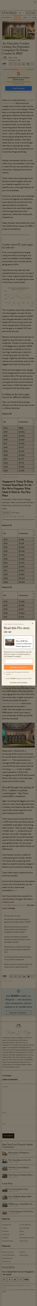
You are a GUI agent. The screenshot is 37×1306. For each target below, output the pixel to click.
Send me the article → (18, 667)
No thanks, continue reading (18, 682)
